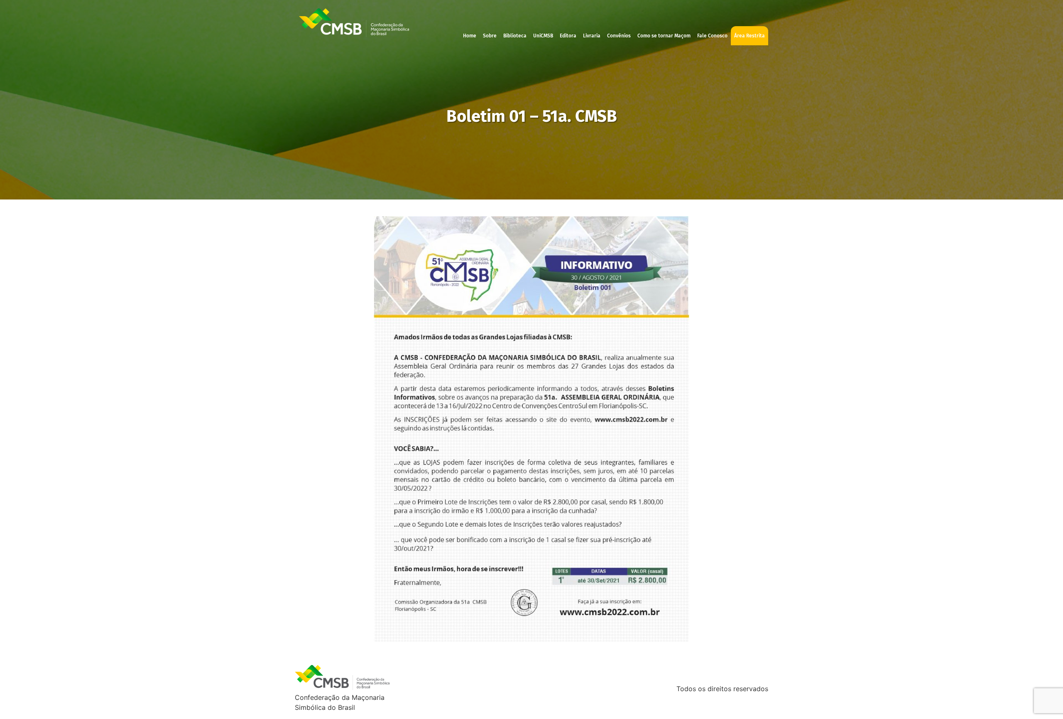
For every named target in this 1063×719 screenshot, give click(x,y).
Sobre (490, 36)
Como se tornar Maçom (664, 36)
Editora (568, 36)
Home (469, 36)
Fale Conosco (712, 36)
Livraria (591, 36)
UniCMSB (543, 36)
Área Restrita (749, 36)
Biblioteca (515, 36)
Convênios (619, 36)
